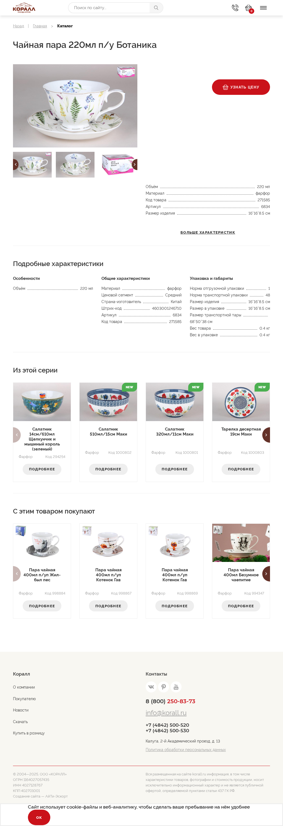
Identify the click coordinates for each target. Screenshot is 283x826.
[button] (16, 164)
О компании (24, 687)
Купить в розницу (29, 733)
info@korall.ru (166, 713)
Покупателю (24, 699)
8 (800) (170, 701)
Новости (20, 710)
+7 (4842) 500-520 (167, 725)
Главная (40, 26)
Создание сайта (26, 796)
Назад (18, 26)
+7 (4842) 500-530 (167, 730)
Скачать (20, 722)
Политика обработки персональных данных (186, 749)
